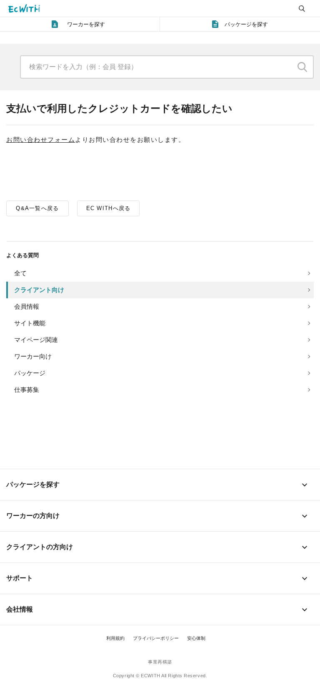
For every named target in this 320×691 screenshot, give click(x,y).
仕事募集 (26, 389)
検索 (303, 67)
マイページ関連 (36, 339)
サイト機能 (29, 323)
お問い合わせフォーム (40, 139)
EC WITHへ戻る (108, 208)
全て (20, 273)
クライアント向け (39, 289)
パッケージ (29, 372)
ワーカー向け (33, 356)
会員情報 (26, 306)
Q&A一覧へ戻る (37, 208)
